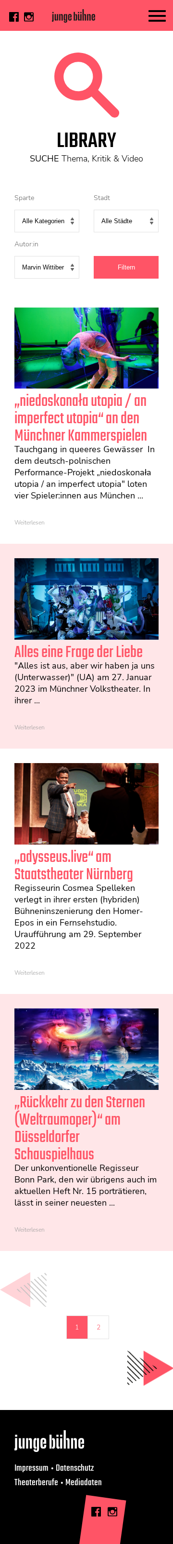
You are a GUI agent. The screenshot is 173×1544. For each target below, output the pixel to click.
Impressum (31, 1468)
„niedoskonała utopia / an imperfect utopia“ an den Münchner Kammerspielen (80, 419)
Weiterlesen (29, 522)
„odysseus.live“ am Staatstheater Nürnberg (73, 866)
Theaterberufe (36, 1483)
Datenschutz (75, 1468)
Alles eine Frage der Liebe (78, 653)
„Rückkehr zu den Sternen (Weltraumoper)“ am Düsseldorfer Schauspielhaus (79, 1129)
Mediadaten (83, 1483)
